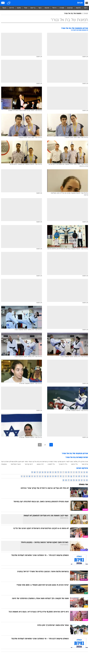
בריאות (32, 8)
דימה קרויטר (29, 464)
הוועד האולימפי (16, 464)
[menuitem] (78, 8)
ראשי (85, 8)
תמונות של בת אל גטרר (72, 13)
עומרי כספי (28, 461)
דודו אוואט (40, 464)
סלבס (19, 8)
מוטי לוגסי (69, 461)
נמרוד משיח (53, 461)
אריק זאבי (85, 464)
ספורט (62, 8)
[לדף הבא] (40, 444)
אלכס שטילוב (13, 461)
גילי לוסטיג (51, 464)
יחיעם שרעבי (61, 461)
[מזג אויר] (9, 3)
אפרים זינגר (5, 461)
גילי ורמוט (74, 464)
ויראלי (54, 8)
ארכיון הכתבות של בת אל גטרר (75, 453)
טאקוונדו (4, 464)
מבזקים (70, 8)
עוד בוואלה (83, 484)
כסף (40, 8)
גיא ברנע (39, 461)
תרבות (47, 8)
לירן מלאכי (76, 461)
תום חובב (21, 461)
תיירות (11, 8)
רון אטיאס (45, 461)
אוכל (25, 8)
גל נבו (34, 461)
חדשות (78, 8)
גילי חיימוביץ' (63, 464)
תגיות (80, 3)
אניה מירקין (84, 461)
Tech (4, 8)
